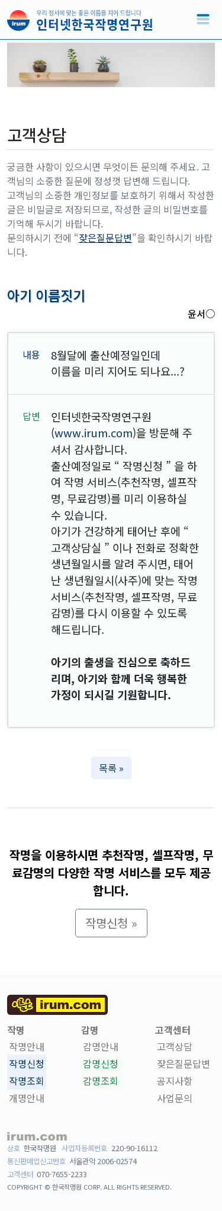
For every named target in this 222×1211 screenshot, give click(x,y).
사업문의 (174, 1098)
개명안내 (26, 1098)
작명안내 (26, 1046)
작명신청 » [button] (111, 922)
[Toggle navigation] (203, 19)
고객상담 (174, 1046)
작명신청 (26, 1063)
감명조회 (100, 1081)
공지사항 (174, 1081)
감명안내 (100, 1046)
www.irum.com (93, 432)
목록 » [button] (111, 768)
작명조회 (26, 1081)
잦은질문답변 (105, 237)
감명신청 (100, 1063)
